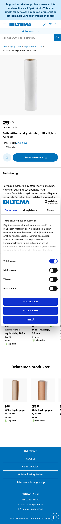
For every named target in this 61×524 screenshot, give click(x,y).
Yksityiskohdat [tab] (30, 210)
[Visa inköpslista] (51, 24)
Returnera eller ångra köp (30, 482)
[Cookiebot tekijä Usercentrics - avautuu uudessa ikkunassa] (45, 202)
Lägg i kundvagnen (33, 157)
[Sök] (57, 37)
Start (5, 46)
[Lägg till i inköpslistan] (7, 157)
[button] (30, 31)
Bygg (12, 46)
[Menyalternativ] (4, 24)
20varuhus (21, 142)
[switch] (53, 270)
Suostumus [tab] (11, 210)
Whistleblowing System (30, 474)
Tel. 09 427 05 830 (30, 499)
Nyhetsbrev (30, 451)
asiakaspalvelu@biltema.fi (30, 504)
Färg (19, 46)
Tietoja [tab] (50, 210)
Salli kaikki (30, 301)
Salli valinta (30, 310)
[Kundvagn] (57, 24)
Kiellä (30, 319)
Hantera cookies (31, 466)
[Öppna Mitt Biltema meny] (45, 24)
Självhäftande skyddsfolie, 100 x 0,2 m (15, 333)
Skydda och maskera (33, 46)
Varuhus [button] (30, 458)
